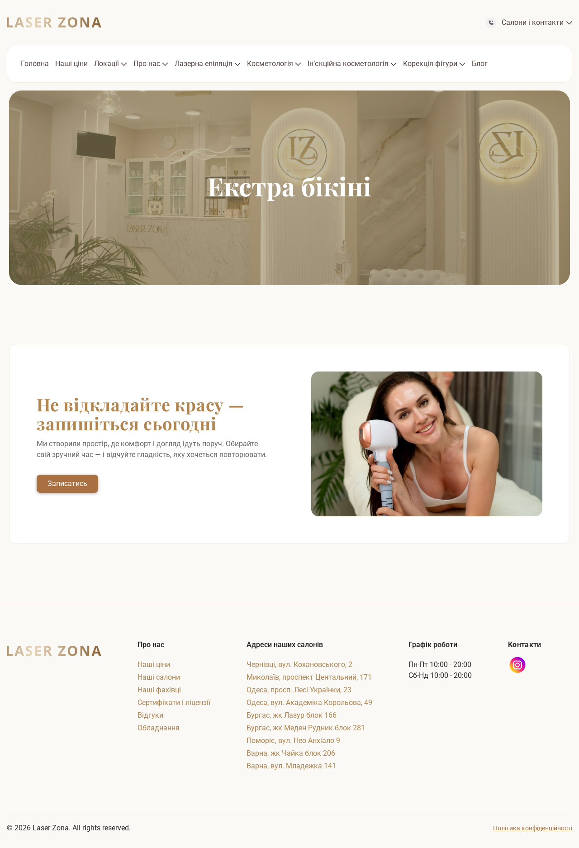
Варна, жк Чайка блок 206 (291, 753)
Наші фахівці (159, 690)
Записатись (67, 483)
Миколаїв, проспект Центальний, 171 (309, 677)
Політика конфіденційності (532, 828)
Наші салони (159, 677)
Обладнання (159, 728)
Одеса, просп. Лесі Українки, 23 (299, 690)
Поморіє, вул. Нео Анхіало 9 (293, 740)
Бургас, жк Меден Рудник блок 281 (306, 728)
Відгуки (150, 715)
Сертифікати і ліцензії (174, 702)
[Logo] (54, 22)
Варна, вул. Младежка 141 (291, 766)
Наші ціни (154, 664)
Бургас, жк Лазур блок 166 (292, 715)
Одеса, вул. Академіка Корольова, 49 (309, 702)
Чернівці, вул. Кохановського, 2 (299, 664)
